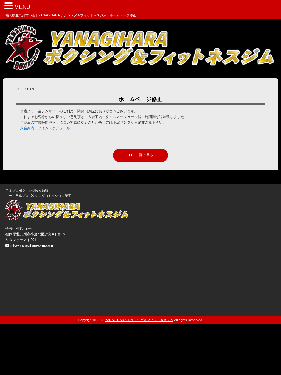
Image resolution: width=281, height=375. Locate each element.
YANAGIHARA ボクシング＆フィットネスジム (139, 320)
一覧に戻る (144, 155)
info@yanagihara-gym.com (31, 245)
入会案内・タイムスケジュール (45, 128)
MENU (22, 7)
